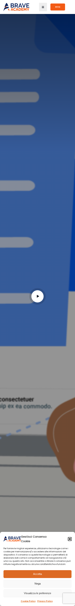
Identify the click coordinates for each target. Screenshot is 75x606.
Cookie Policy (28, 601)
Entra (57, 7)
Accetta (37, 573)
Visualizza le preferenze (37, 593)
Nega (38, 583)
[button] (70, 539)
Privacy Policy (45, 601)
